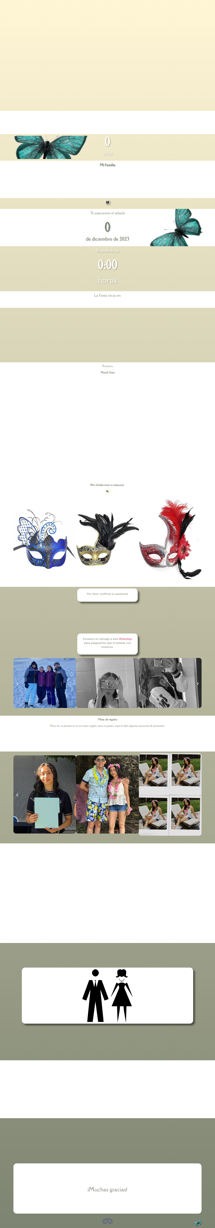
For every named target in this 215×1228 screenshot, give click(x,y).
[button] (17, 540)
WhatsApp (125, 639)
